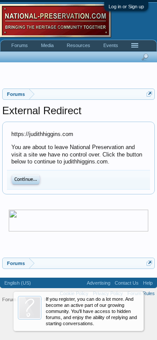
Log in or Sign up (126, 6)
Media (47, 45)
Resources (78, 45)
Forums (19, 45)
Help (148, 283)
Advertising (98, 283)
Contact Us (127, 283)
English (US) (17, 283)
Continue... (25, 179)
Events (110, 45)
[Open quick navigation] (149, 94)
